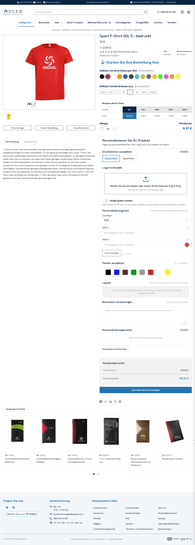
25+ (129, 109)
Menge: (104, 123)
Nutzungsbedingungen (79, 539)
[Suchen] (145, 12)
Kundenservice (100, 507)
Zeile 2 (105, 239)
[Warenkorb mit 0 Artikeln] (188, 11)
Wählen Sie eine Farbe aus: (127, 71)
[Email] (105, 402)
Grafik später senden (121, 200)
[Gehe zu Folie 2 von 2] (98, 474)
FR (72, 522)
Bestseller (44, 22)
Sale (57, 22)
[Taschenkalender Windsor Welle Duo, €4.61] (17, 431)
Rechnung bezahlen (53, 2)
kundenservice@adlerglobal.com (68, 514)
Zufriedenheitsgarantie (104, 529)
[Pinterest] (120, 402)
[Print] (110, 402)
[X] (115, 402)
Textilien (171, 22)
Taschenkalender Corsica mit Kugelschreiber (80, 460)
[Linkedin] (13, 507)
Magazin (97, 523)
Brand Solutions (159, 2)
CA (59, 522)
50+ (143, 109)
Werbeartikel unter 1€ (99, 22)
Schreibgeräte (123, 22)
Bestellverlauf (164, 529)
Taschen (157, 22)
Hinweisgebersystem (167, 513)
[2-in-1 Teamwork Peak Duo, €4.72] (112, 431)
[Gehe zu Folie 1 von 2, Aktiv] (94, 474)
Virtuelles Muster (81, 127)
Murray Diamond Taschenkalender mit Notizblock (141, 462)
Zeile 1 (105, 227)
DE (63, 522)
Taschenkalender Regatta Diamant (48, 460)
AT (68, 522)
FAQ (127, 518)
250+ (171, 109)
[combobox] (145, 220)
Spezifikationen (30, 141)
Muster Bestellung (49, 127)
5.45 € (143, 115)
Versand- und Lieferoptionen (139, 529)
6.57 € (130, 115)
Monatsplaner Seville (172, 458)
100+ (157, 109)
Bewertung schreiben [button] (109, 55)
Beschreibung (12, 141)
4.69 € (157, 115)
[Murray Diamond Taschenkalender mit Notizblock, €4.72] (143, 431)
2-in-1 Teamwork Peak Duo (110, 460)
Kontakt (97, 518)
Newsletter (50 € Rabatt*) (142, 2)
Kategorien (25, 22)
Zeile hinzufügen (112, 253)
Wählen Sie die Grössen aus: (125, 86)
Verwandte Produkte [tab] (15, 409)
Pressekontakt (132, 507)
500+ (184, 109)
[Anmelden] (182, 11)
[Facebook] (101, 402)
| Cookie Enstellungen (114, 539)
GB (76, 522)
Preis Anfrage (17, 127)
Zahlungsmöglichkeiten (168, 523)
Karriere (129, 523)
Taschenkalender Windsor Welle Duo (17, 460)
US (55, 522)
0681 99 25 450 (26, 2)
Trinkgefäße (142, 22)
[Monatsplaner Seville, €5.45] (174, 431)
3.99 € (185, 115)
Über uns (162, 507)
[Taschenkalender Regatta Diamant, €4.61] (49, 431)
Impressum (98, 513)
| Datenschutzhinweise (96, 539)
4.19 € (171, 115)
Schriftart (107, 215)
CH (81, 522)
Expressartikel (171, 2)
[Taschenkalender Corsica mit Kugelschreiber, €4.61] (80, 431)
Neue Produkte (75, 22)
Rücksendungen (133, 513)
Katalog (39, 2)
